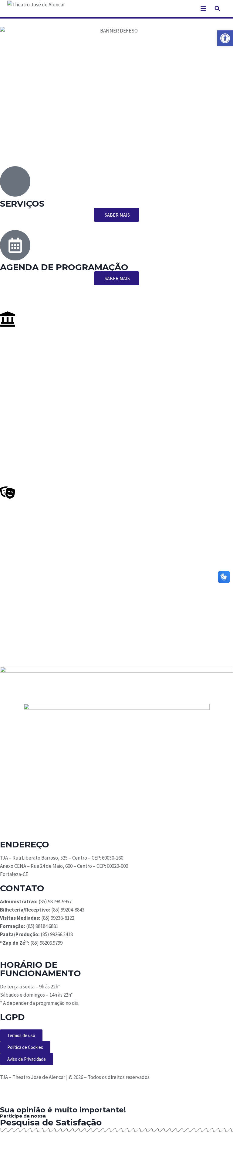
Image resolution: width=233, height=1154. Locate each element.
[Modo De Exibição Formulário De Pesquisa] (217, 8)
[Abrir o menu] (203, 8)
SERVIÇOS (22, 203)
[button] (225, 38)
